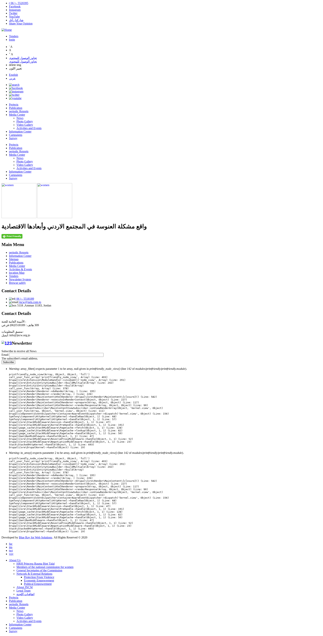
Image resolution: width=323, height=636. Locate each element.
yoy (11, 553)
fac (11, 543)
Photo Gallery (24, 121)
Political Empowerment (38, 583)
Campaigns (15, 134)
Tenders (13, 36)
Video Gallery (24, 124)
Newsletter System (20, 279)
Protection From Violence (39, 577)
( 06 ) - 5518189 (24, 298)
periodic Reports (18, 111)
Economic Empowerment (39, 580)
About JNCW (24, 587)
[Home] (6, 29)
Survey (13, 138)
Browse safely (17, 282)
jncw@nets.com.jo (29, 302)
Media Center (17, 114)
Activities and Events (28, 128)
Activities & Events (20, 269)
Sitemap (14, 259)
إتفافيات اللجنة (25, 594)
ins (10, 547)
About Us (15, 560)
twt (11, 550)
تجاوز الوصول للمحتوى (23, 58)
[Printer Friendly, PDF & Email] (11, 237)
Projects (13, 104)
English (13, 74)
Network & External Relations (34, 573)
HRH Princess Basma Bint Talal (35, 563)
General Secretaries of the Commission (39, 570)
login (12, 39)
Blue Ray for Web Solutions (35, 537)
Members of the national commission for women (44, 567)
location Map (16, 272)
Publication (15, 108)
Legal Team (23, 590)
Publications (16, 262)
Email (4, 354)
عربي (12, 78)
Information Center (20, 131)
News (19, 118)
